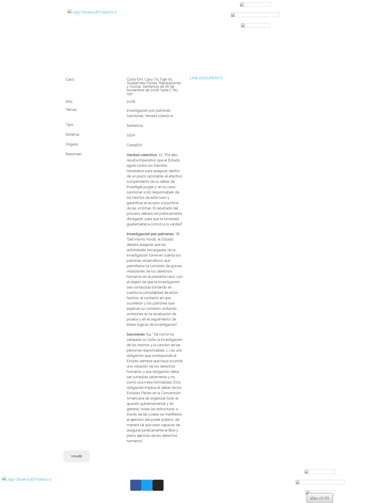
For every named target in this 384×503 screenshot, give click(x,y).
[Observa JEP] (123, 18)
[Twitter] (146, 485)
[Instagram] (158, 485)
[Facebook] (135, 485)
